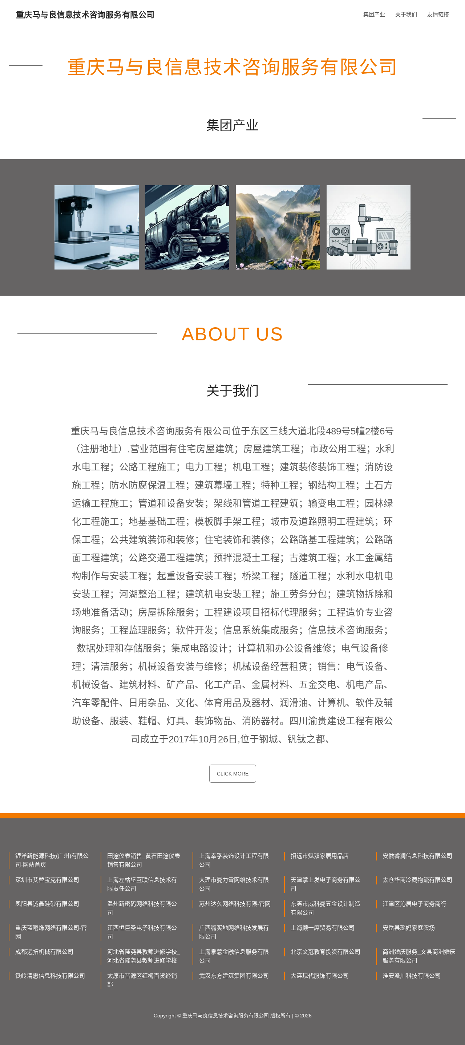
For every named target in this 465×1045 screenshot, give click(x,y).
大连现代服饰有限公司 (320, 976)
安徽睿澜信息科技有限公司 (417, 856)
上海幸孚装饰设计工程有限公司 (234, 860)
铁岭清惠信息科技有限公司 (50, 976)
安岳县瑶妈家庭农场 (409, 928)
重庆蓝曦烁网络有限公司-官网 (51, 932)
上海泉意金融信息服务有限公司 (234, 956)
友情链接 (438, 14)
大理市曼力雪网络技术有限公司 (234, 884)
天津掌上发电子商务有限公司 (325, 884)
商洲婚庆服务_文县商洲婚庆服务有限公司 (419, 956)
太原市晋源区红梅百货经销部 (142, 980)
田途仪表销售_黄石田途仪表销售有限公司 (143, 860)
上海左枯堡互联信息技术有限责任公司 (142, 884)
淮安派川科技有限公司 (412, 976)
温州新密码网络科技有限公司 (142, 908)
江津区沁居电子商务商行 (414, 904)
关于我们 (406, 14)
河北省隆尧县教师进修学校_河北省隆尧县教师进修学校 (143, 956)
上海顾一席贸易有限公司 (323, 928)
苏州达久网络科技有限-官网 (235, 904)
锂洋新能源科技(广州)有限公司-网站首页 (52, 860)
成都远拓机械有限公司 (44, 952)
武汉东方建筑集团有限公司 (234, 976)
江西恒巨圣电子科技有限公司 (142, 932)
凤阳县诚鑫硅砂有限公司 (47, 904)
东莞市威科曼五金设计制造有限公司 (325, 908)
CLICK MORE (232, 774)
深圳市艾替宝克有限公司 (47, 880)
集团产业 (374, 14)
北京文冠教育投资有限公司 (325, 952)
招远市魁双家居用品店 (320, 856)
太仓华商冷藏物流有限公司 (417, 880)
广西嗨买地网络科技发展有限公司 (234, 932)
